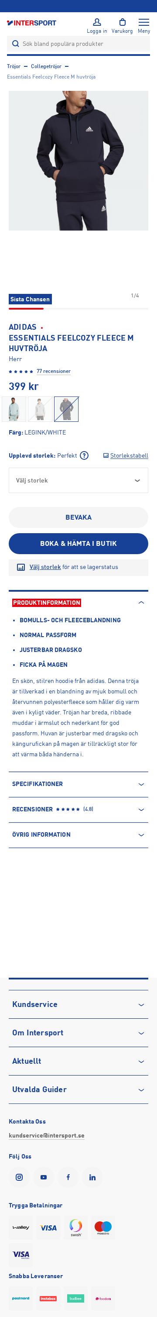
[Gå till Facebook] (70, 1177)
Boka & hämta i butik (78, 544)
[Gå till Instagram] (21, 1177)
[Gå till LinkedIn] (94, 1177)
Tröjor (13, 66)
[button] (78, 161)
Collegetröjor (46, 66)
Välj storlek (45, 566)
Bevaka (78, 517)
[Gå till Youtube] (45, 1177)
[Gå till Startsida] (32, 22)
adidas (23, 327)
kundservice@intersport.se (47, 1135)
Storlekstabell (129, 455)
